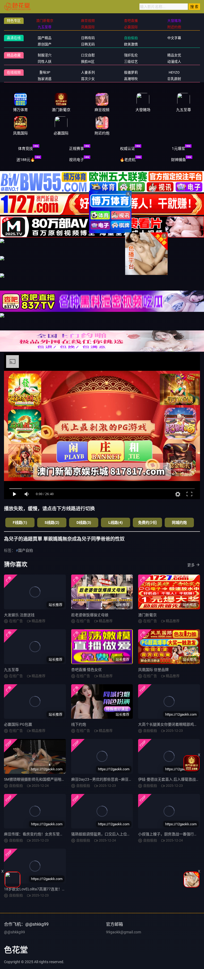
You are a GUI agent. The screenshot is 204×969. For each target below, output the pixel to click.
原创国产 (45, 44)
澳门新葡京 (147, 615)
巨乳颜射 (174, 79)
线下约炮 (78, 724)
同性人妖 (45, 61)
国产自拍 (25, 550)
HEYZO (174, 72)
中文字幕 (174, 38)
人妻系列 (88, 72)
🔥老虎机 (127, 160)
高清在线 (14, 38)
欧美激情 (131, 44)
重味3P (44, 72)
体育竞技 (25, 148)
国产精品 (45, 38)
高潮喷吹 (131, 79)
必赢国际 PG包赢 (18, 724)
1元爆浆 (178, 148)
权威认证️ (127, 148)
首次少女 (88, 79)
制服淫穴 (45, 55)
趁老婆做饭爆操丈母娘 (89, 615)
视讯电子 (76, 160)
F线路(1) (20, 522)
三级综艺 (131, 61)
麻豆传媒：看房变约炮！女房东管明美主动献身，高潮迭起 (52, 834)
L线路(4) (115, 522)
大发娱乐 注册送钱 (19, 615)
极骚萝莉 (131, 72)
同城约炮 (179, 522)
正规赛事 (76, 148)
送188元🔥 (25, 160)
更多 (191, 565)
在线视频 (14, 72)
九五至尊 (11, 670)
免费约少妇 (147, 522)
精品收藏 (14, 55)
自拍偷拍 (131, 38)
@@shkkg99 (14, 932)
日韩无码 (88, 44)
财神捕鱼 (178, 160)
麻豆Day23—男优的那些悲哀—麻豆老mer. (105, 779)
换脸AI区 (88, 61)
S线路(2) (52, 522)
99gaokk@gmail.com (123, 932)
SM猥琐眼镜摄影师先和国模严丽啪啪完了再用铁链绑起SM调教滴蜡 (59, 779)
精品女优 (174, 55)
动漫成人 (174, 61)
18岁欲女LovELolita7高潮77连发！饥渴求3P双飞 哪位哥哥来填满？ (60, 889)
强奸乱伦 (131, 55)
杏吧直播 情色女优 (86, 670)
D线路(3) (83, 522)
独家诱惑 (45, 79)
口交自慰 (88, 55)
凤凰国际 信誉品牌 (153, 670)
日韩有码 (88, 38)
